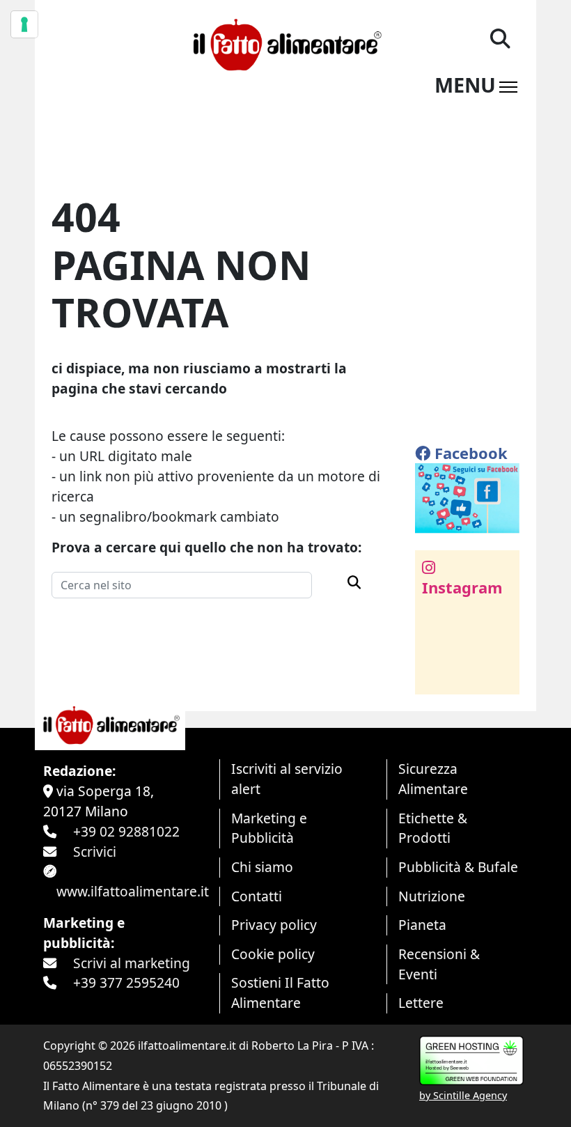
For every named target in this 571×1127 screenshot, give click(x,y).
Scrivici (94, 851)
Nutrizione (431, 896)
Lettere (421, 1002)
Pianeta (422, 924)
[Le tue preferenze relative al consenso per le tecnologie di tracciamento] (24, 24)
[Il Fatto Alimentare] (285, 42)
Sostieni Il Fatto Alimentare (280, 992)
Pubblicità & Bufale (458, 866)
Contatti (256, 896)
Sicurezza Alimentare (433, 778)
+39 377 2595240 (126, 982)
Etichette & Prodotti (432, 828)
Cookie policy (273, 954)
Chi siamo (262, 866)
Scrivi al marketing (131, 963)
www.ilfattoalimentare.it (132, 891)
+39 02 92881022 (126, 831)
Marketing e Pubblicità (269, 828)
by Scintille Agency (463, 1095)
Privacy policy (274, 924)
